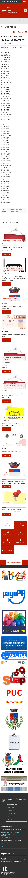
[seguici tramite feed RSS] (13, 853)
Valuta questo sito (7, 542)
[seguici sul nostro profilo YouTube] (12, 853)
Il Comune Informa (12, 817)
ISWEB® (20, 861)
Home (2, 21)
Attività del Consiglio (7, 550)
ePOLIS (24, 860)
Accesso (25, 1)
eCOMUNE (3, 860)
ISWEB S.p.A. (9, 861)
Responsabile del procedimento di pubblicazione (12, 850)
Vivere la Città (11, 807)
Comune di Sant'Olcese (7, 9)
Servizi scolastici (7, 43)
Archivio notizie (7, 526)
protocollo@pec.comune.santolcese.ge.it (12, 831)
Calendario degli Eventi (20, 526)
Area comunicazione (10, 21)
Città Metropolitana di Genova (9, 2)
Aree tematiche (11, 810)
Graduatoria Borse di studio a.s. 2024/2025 (18, 210)
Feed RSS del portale (20, 542)
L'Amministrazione (12, 820)
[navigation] (3, 10)
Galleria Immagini (7, 534)
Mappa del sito (11, 823)
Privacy (4, 847)
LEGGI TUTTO (7, 254)
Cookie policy (5, 843)
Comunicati (20, 534)
